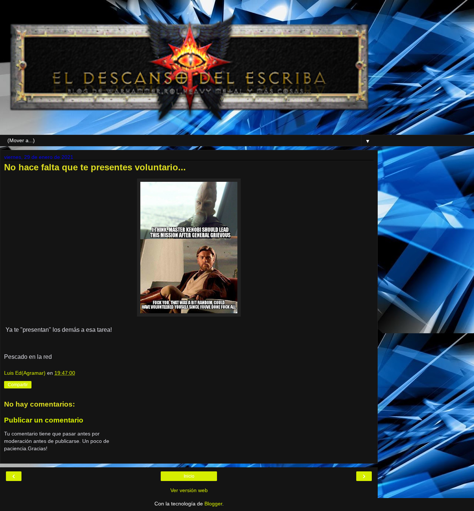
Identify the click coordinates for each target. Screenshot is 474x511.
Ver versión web (189, 490)
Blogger (213, 504)
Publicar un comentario (43, 420)
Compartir (18, 384)
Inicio (189, 476)
